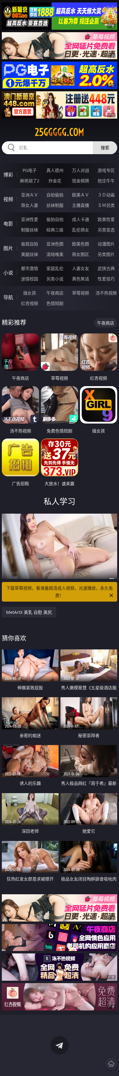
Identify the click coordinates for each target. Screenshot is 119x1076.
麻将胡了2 (29, 181)
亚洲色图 (54, 244)
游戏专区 (106, 170)
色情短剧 (54, 303)
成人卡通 (80, 219)
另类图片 (106, 254)
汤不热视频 (106, 293)
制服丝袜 (29, 230)
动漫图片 (106, 244)
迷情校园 (29, 279)
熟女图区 (80, 254)
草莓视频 (80, 293)
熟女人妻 (29, 205)
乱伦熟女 (80, 230)
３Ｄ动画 (106, 195)
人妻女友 (80, 268)
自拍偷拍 (54, 195)
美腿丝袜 (29, 254)
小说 (8, 272)
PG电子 (30, 170)
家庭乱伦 (54, 268)
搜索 (105, 147)
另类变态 (106, 230)
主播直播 (80, 205)
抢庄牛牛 (106, 181)
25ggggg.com (59, 132)
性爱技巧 (106, 279)
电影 (8, 223)
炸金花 (55, 181)
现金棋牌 (80, 181)
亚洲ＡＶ (29, 195)
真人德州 (54, 170)
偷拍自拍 (54, 219)
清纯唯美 (54, 254)
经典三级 (54, 230)
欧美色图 (80, 244)
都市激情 (29, 268)
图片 (8, 248)
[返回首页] (111, 1064)
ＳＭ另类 (106, 205)
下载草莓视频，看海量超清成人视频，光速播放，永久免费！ (59, 591)
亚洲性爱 (29, 219)
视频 (8, 199)
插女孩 (29, 293)
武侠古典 (106, 268)
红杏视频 (29, 303)
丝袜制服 (54, 205)
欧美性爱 (106, 219)
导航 (8, 297)
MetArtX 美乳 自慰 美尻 (29, 612)
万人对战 (80, 170)
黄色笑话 (80, 279)
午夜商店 (54, 293)
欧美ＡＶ (80, 195)
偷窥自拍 (29, 244)
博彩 (8, 174)
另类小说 (54, 279)
